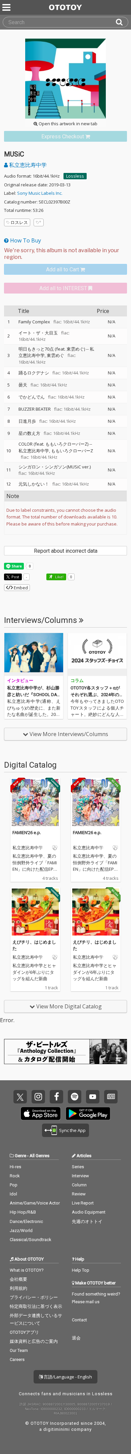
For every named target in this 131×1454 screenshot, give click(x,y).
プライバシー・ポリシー (34, 1297)
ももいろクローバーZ (72, 451)
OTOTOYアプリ (24, 1332)
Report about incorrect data (65, 551)
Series (78, 1166)
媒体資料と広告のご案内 (34, 1341)
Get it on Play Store (88, 1113)
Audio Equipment (88, 1212)
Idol (13, 1193)
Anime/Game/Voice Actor (35, 1203)
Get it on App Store (40, 1113)
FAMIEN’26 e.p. (26, 832)
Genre (20, 1155)
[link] (65, 136)
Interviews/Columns (41, 620)
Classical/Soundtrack (30, 1239)
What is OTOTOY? (27, 1270)
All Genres (39, 1155)
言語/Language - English (67, 1377)
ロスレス (19, 222)
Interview (80, 1175)
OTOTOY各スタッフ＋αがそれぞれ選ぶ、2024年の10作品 (97, 694)
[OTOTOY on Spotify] (74, 1096)
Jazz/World (21, 1230)
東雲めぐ (55, 355)
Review (79, 1193)
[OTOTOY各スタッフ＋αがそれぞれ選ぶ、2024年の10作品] (97, 654)
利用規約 (18, 1288)
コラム (77, 680)
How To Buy (25, 240)
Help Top (80, 1270)
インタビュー (20, 680)
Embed (20, 588)
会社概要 (18, 1279)
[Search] (122, 22)
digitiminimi (56, 1429)
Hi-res (15, 1166)
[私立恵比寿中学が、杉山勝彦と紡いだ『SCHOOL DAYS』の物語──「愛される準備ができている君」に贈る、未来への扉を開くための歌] (33, 654)
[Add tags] (39, 222)
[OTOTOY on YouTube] (92, 1096)
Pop (13, 1184)
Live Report (83, 1203)
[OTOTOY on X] (20, 1096)
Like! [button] (58, 576)
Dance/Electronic (26, 1221)
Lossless (75, 176)
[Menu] (7, 7)
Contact (79, 1319)
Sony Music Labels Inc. (39, 193)
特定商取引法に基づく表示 (36, 1306)
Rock (15, 1175)
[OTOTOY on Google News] (111, 1096)
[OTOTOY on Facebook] (56, 1096)
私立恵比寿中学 (27, 165)
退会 (76, 1338)
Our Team (19, 1350)
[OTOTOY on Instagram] (38, 1096)
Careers (17, 1359)
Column (79, 1184)
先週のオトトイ (87, 1221)
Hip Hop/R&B (23, 1212)
